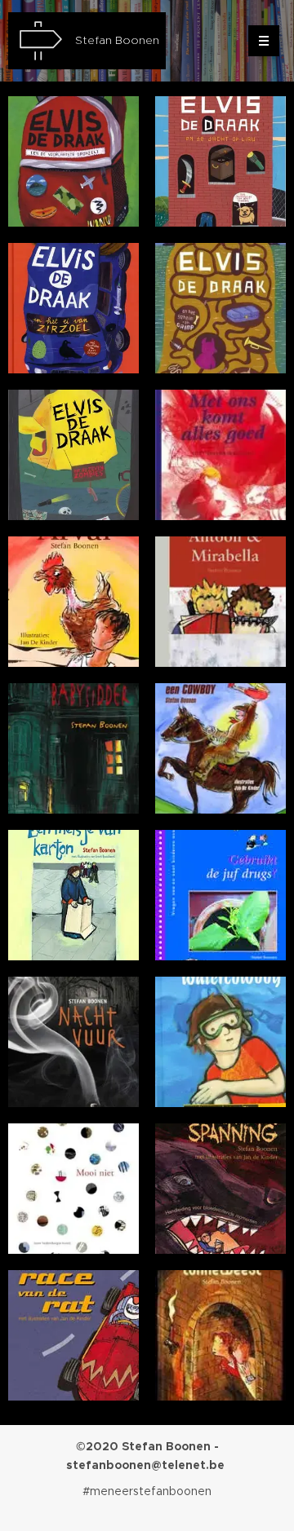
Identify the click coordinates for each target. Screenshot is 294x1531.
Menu (263, 40)
